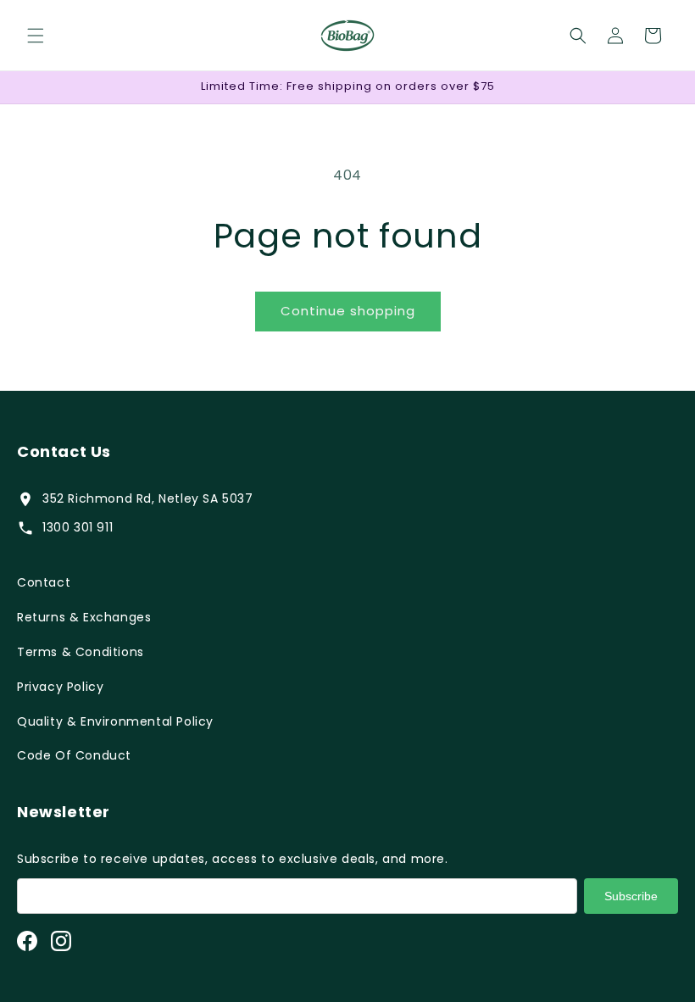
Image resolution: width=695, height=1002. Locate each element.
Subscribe (631, 896)
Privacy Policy (60, 686)
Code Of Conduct (74, 755)
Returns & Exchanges (84, 617)
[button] (35, 35)
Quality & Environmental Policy (115, 721)
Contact (43, 582)
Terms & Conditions (80, 651)
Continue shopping (348, 311)
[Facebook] (27, 941)
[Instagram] (61, 941)
